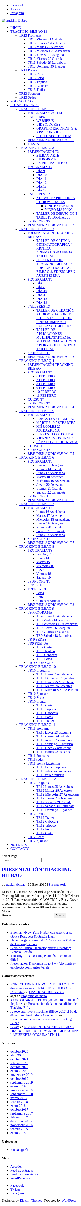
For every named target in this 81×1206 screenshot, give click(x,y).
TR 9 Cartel (44, 647)
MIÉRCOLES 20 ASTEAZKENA (48, 428)
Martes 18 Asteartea (49, 477)
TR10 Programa (39, 670)
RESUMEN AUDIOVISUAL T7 (51, 542)
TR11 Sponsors (38, 755)
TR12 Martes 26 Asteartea (54, 790)
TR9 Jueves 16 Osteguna (53, 628)
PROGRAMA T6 (40, 461)
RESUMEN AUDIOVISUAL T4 (51, 407)
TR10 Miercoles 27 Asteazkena (57, 690)
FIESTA (33, 144)
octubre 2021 (19, 1059)
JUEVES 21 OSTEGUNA (54, 434)
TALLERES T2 (39, 194)
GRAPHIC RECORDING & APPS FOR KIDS (56, 130)
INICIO (15, 27)
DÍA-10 (41, 291)
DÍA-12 (41, 299)
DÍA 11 (41, 178)
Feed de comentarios (24, 1174)
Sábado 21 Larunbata (50, 531)
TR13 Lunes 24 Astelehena (46, 43)
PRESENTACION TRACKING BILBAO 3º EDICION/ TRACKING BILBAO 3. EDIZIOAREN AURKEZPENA (55, 267)
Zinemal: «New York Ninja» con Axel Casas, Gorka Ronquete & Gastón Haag (41, 934)
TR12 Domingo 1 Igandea (54, 810)
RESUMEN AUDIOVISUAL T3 (51, 357)
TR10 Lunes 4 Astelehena (54, 674)
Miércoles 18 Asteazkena (53, 519)
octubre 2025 (19, 1051)
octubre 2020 (19, 1067)
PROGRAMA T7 (40, 508)
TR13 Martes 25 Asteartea (46, 47)
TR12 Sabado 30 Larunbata (55, 806)
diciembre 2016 (21, 1121)
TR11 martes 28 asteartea (53, 752)
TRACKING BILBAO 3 (36, 229)
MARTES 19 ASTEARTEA (56, 422)
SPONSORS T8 (39, 581)
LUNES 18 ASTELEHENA (56, 419)
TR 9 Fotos (44, 659)
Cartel (40, 597)
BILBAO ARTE (47, 155)
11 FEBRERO (46, 395)
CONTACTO (20, 848)
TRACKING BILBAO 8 (36, 546)
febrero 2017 (19, 1117)
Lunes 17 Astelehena (50, 473)
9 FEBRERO (45, 388)
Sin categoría (57, 884)
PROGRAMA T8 (40, 550)
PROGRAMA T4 (40, 372)
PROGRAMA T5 (40, 415)
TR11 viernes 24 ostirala (53, 736)
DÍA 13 (41, 186)
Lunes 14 (42, 558)
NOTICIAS (18, 845)
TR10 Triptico (46, 709)
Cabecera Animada (49, 601)
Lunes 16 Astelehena (50, 512)
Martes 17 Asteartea (49, 515)
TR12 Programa (39, 783)
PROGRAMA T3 (40, 279)
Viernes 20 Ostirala (49, 527)
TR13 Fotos (36, 78)
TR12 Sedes (36, 837)
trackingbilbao (15, 884)
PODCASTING (21, 101)
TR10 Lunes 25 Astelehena (55, 682)
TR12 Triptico (46, 825)
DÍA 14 (41, 190)
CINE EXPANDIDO (60, 206)
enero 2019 (18, 1086)
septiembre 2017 (21, 1113)
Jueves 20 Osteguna (50, 484)
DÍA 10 (41, 175)
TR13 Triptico (37, 82)
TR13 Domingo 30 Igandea (46, 66)
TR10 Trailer (45, 721)
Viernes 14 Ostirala (49, 469)
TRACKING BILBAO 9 (36, 608)
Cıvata (14, 1027)
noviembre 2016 (21, 1125)
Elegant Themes (31, 1200)
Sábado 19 (43, 577)
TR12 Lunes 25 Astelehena (55, 786)
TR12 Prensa (37, 814)
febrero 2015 (19, 1129)
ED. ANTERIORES (24, 105)
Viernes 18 (43, 573)
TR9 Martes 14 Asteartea (53, 620)
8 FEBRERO (45, 384)
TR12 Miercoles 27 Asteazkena (57, 794)
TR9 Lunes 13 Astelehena (54, 616)
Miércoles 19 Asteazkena (53, 481)
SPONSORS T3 (39, 353)
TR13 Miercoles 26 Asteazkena (49, 51)
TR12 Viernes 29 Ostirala (53, 802)
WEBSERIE (45, 120)
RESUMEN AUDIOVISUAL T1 (51, 140)
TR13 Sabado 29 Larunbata (47, 62)
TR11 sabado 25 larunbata (54, 740)
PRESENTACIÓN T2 (43, 151)
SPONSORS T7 (39, 539)
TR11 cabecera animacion (54, 771)
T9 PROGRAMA (40, 612)
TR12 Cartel (44, 833)
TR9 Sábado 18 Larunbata (54, 635)
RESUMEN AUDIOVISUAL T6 (51, 500)
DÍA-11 (41, 295)
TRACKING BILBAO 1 (36, 109)
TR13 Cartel (36, 74)
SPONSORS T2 (39, 221)
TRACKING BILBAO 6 (36, 457)
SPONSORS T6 (39, 496)
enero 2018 (18, 1105)
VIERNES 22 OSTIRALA (55, 438)
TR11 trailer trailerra (50, 775)
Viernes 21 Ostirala (49, 488)
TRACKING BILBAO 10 (37, 666)
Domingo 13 (45, 554)
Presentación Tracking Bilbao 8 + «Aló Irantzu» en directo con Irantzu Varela (43, 965)
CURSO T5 (36, 446)
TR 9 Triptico (45, 651)
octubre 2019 (19, 1078)
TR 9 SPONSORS (41, 663)
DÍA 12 (41, 182)
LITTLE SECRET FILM (53, 136)
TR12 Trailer (45, 817)
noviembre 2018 (21, 1090)
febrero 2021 (19, 1063)
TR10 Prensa (37, 701)
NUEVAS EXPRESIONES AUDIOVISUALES (55, 200)
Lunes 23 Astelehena (50, 535)
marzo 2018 (18, 1098)
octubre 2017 (19, 1109)
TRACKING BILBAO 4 (36, 360)
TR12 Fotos (44, 829)
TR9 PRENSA (38, 643)
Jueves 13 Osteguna (50, 465)
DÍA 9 (40, 171)
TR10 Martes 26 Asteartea (54, 686)
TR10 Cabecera (47, 713)
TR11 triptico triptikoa (51, 767)
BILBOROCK (46, 159)
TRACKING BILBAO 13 (28, 31)
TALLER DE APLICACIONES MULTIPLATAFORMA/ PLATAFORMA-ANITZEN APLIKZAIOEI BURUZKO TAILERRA (56, 339)
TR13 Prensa (28, 70)
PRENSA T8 (37, 589)
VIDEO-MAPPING (59, 209)
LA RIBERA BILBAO (52, 163)
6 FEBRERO (45, 376)
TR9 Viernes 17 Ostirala (53, 632)
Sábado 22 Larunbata (50, 492)
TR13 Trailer (36, 89)
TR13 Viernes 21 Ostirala (45, 39)
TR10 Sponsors (38, 694)
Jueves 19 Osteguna (50, 523)
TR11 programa (38, 728)
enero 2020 (18, 1071)
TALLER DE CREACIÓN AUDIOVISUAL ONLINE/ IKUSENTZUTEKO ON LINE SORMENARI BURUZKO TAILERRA (55, 318)
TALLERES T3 (39, 306)
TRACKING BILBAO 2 (36, 148)
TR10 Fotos (44, 717)
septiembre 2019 (21, 1082)
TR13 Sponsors (29, 93)
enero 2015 (18, 1133)
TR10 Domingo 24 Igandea (55, 678)
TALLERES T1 (39, 117)
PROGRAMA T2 (40, 167)
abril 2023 (17, 1055)
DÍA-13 (41, 302)
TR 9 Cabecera (46, 655)
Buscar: (7, 915)
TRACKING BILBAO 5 (36, 411)
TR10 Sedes (36, 697)
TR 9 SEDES (37, 639)
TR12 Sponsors (38, 841)
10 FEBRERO (46, 391)
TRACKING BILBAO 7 (36, 504)
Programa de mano (34, 996)
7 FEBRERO (45, 380)
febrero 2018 (19, 1102)
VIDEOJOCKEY (48, 124)
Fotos (40, 593)
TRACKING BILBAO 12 (37, 779)
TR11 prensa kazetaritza (44, 763)
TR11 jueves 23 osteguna (53, 732)
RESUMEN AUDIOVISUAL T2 (51, 225)
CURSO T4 (36, 399)
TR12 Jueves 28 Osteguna (54, 798)
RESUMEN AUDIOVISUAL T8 (51, 604)
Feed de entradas (21, 1170)
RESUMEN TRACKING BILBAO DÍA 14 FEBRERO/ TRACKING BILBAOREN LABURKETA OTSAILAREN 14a (44, 1030)
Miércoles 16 (45, 566)
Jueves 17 (43, 570)
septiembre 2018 (21, 1094)
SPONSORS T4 (39, 403)
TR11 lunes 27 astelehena (53, 748)
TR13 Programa (30, 35)
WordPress (69, 1200)
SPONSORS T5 (39, 450)
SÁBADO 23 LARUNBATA (57, 442)
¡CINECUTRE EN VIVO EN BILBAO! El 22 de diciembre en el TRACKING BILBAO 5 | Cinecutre (43, 988)
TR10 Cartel (44, 705)
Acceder (16, 1166)
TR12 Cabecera (47, 821)
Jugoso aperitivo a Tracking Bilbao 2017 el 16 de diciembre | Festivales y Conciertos (43, 1013)
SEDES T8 (35, 585)
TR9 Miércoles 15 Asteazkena (57, 624)
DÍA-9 (40, 287)
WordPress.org (20, 1178)
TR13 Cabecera (38, 86)
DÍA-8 (40, 283)
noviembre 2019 (21, 1074)
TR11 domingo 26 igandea (54, 744)
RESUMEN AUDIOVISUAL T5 (51, 453)
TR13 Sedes (27, 97)
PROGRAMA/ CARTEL (45, 113)
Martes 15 (43, 562)
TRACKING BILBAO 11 (37, 724)
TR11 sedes (36, 759)
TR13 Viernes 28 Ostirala (45, 58)
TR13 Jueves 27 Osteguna (46, 55)
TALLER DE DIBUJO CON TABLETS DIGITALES (56, 215)
